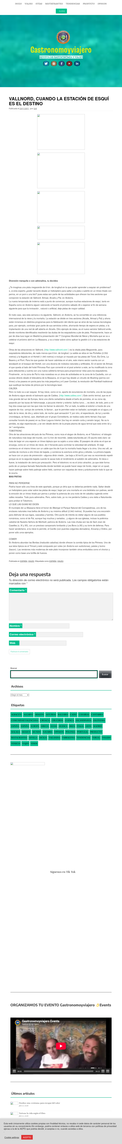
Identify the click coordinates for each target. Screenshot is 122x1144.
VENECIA (15, 743)
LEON (88, 726)
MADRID (97, 726)
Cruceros (57, 720)
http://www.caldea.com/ (71, 395)
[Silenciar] (102, 1071)
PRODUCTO (89, 3)
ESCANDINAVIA (83, 720)
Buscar (13, 668)
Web (12, 643)
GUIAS (54, 726)
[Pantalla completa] (107, 1071)
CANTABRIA (97, 714)
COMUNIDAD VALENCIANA (24, 720)
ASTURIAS (51, 714)
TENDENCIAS (73, 3)
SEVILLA (33, 737)
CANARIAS (84, 714)
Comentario (18, 590)
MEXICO (26, 732)
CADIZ (73, 714)
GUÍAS (39, 3)
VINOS (34, 743)
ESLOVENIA (99, 720)
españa (25, 726)
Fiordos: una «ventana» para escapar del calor (39, 1103)
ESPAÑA (23, 561)
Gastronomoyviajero (61, 50)
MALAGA (15, 732)
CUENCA (69, 720)
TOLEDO (106, 737)
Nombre (16, 626)
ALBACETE (16, 714)
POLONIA (70, 732)
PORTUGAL (82, 732)
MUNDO (36, 732)
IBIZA (72, 726)
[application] (61, 1046)
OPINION (102, 3)
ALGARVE (28, 714)
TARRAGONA (68, 737)
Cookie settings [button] (11, 1137)
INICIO (18, 3)
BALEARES (63, 714)
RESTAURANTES (54, 3)
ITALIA (80, 726)
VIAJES (29, 3)
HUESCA (63, 726)
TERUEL (96, 737)
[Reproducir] (14, 1071)
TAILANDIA (54, 737)
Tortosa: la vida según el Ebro (32, 1113)
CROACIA (45, 720)
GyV (35, 108)
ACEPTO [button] (27, 1137)
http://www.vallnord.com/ (56, 349)
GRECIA (45, 726)
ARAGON (39, 714)
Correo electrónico (22, 634)
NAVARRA (47, 732)
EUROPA (35, 726)
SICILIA (43, 737)
